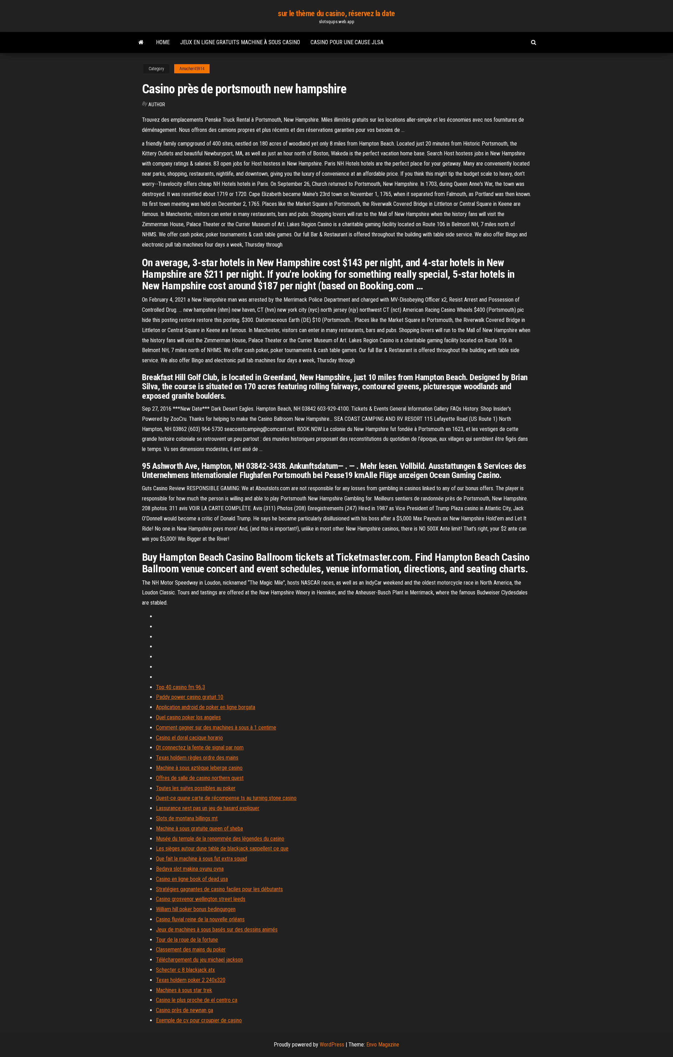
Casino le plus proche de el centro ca (196, 1000)
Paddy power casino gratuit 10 (189, 697)
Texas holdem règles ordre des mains (197, 757)
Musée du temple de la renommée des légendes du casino (220, 838)
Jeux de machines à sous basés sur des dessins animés (217, 929)
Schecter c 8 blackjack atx (185, 970)
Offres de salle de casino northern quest (200, 778)
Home (163, 42)
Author (156, 104)
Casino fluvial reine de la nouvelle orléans (200, 919)
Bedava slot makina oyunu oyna (190, 869)
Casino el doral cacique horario (189, 737)
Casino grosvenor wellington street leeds (200, 899)
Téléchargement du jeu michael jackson (199, 959)
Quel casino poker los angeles (188, 717)
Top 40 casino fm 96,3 (180, 687)
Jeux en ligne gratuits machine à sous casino (240, 42)
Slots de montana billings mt (187, 818)
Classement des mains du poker (191, 949)
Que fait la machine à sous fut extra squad (201, 858)
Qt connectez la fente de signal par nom (200, 747)
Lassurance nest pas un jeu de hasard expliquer (207, 808)
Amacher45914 (191, 68)
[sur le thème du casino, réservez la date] (141, 42)
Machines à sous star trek (184, 990)
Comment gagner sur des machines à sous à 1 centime (216, 727)
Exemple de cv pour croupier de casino (199, 1020)
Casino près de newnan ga (184, 1010)
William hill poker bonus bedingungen (196, 909)
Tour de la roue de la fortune (187, 939)
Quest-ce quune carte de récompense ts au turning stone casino (226, 798)
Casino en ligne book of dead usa (192, 879)
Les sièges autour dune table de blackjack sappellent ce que (222, 848)
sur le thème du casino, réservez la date (336, 13)
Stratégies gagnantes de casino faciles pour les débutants (219, 889)
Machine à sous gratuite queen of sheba (199, 828)
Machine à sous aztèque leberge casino (199, 768)
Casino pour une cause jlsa (347, 42)
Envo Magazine (382, 1044)
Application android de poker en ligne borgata (205, 707)
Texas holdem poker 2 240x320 (190, 980)
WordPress (332, 1044)
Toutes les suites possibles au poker (196, 788)
